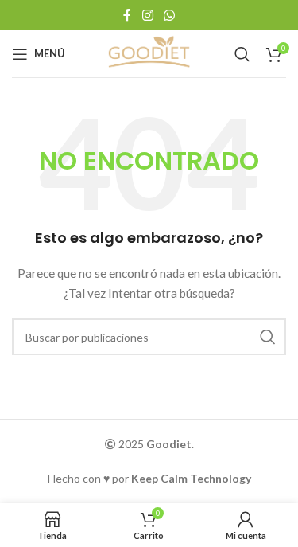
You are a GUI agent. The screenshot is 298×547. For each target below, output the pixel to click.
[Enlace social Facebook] (127, 15)
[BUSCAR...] (268, 336)
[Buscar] (242, 54)
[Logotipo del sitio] (149, 52)
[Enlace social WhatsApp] (169, 15)
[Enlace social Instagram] (147, 15)
